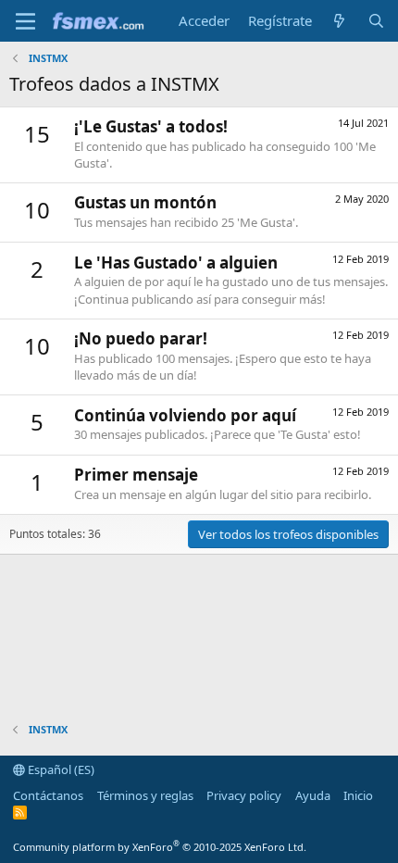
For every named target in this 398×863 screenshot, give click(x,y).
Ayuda (312, 795)
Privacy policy (243, 795)
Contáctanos (48, 795)
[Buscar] (376, 21)
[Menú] (25, 21)
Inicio (358, 795)
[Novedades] (339, 21)
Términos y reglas (145, 795)
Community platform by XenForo (159, 847)
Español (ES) (59, 769)
